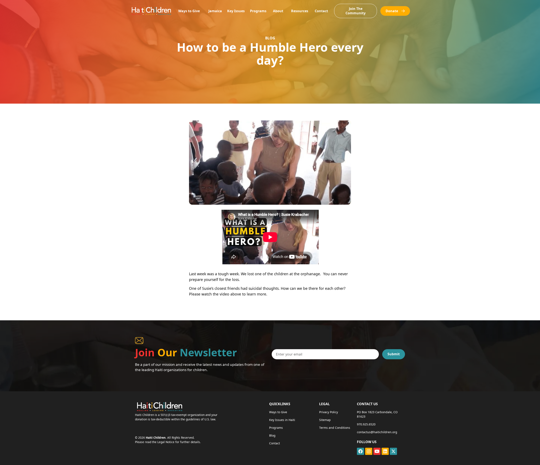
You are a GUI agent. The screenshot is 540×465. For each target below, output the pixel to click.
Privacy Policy (328, 412)
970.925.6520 (366, 424)
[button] (189, 11)
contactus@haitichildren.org (377, 432)
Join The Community (356, 10)
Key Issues (236, 11)
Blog (272, 435)
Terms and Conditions (334, 428)
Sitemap (325, 420)
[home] (151, 10)
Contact (321, 11)
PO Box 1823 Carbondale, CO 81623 (377, 414)
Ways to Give (189, 11)
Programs (258, 11)
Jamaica (215, 11)
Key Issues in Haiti (282, 420)
